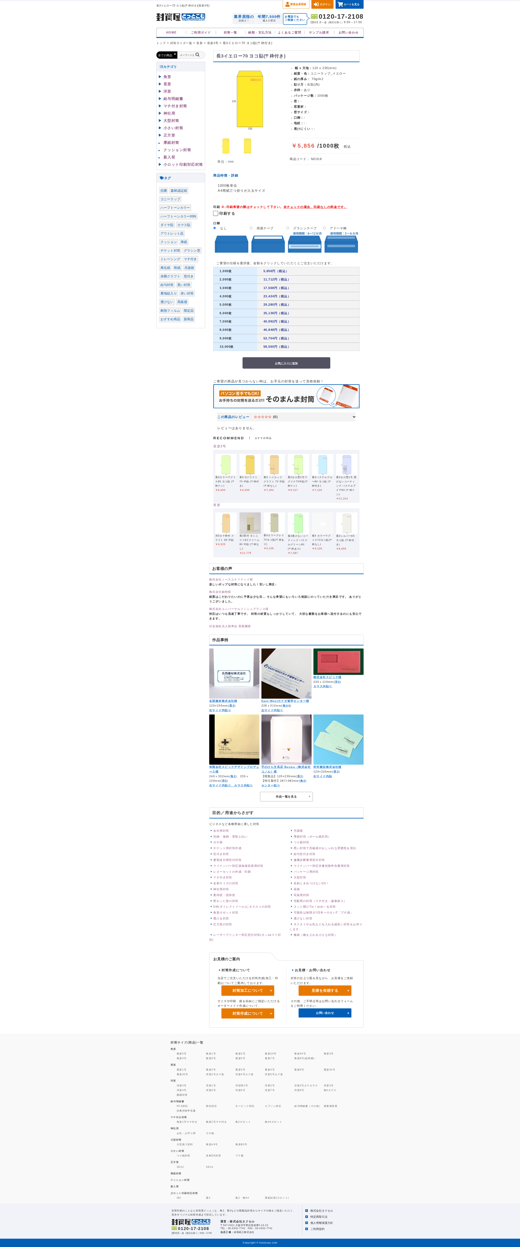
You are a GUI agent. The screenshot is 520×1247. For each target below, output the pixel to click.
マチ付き (190, 259)
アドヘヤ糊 (338, 228)
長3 (231, 705)
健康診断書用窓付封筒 (309, 860)
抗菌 (163, 190)
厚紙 (184, 242)
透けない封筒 (303, 918)
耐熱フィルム (170, 310)
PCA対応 (182, 1106)
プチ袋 (239, 1155)
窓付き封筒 (221, 854)
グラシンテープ (305, 228)
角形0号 (182, 1053)
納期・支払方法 (260, 32)
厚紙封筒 (171, 143)
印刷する (227, 213)
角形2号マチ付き (216, 1121)
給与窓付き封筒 (305, 854)
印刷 (216, 207)
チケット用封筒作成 (227, 848)
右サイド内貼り (220, 710)
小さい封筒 (173, 128)
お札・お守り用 (186, 1133)
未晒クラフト (170, 276)
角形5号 (211, 1058)
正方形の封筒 (222, 924)
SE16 (209, 1167)
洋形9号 (299, 1090)
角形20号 (270, 1053)
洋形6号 (240, 1090)
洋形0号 (182, 1085)
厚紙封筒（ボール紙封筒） (312, 836)
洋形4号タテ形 (244, 1074)
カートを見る (352, 4)
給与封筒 (167, 285)
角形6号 (240, 1058)
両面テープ (265, 228)
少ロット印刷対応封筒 (184, 1193)
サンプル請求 (319, 32)
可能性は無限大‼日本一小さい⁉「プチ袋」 (323, 912)
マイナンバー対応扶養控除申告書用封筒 (322, 865)
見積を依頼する (325, 990)
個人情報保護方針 (321, 1222)
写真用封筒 (301, 895)
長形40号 (182, 1074)
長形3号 (219, 446)
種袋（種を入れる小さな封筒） (316, 934)
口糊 (216, 223)
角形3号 (329, 1053)
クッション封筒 (177, 150)
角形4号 (182, 1058)
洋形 (167, 91)
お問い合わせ (349, 32)
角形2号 (240, 1053)
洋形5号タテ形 (274, 1074)
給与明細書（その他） (308, 1106)
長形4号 (270, 1069)
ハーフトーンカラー (175, 207)
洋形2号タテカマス (306, 1085)
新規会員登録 (298, 4)
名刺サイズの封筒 (225, 883)
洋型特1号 (241, 1085)
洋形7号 (270, 1090)
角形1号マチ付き (187, 1121)
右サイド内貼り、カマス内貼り (231, 785)
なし (223, 228)
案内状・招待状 (224, 895)
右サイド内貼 (322, 776)
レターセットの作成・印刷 (232, 871)
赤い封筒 (187, 293)
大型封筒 (300, 877)
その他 (210, 1133)
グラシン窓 (192, 250)
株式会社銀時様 (220, 591)
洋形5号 (211, 1090)
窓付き (189, 276)
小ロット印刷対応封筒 (183, 164)
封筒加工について (248, 990)
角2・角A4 (242, 1197)
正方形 (170, 135)
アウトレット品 (171, 233)
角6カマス (330, 1090)
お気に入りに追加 (286, 363)
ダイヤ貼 (167, 225)
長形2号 (211, 1069)
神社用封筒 (221, 889)
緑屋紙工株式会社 (244, 1232)
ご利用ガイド (201, 32)
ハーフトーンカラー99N (178, 216)
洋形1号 (211, 1085)
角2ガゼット (243, 1121)
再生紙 (165, 268)
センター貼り (270, 785)
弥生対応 (211, 1106)
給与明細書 (173, 99)
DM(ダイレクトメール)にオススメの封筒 (242, 906)
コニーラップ (170, 199)
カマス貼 (184, 225)
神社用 (170, 113)
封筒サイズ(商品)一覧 (187, 1042)
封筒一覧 (230, 32)
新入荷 (170, 157)
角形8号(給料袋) (304, 1058)
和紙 (177, 268)
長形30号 (329, 1069)
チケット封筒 (170, 250)
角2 (233, 776)
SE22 (180, 1167)
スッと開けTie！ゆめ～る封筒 (315, 906)
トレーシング (170, 259)
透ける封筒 (221, 918)
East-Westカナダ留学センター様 (285, 701)
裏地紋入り (168, 293)
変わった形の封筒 (225, 901)
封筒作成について (248, 1013)
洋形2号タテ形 (215, 1074)
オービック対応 (245, 1106)
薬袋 (297, 889)
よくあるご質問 (289, 32)
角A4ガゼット (273, 1121)
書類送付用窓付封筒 (227, 860)
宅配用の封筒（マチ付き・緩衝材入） (320, 901)
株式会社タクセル (321, 1210)
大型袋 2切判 (185, 1144)
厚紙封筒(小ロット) (277, 1197)
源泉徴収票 (330, 1106)
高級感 (182, 302)
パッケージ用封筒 (306, 871)
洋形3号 (329, 1085)
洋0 (337, 681)
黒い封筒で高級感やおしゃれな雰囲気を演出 (325, 848)
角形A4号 (300, 1053)
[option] (249, 98)
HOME (171, 32)
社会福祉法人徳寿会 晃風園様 (230, 626)
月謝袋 (298, 830)
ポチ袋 (218, 842)
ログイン (325, 4)
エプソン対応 (273, 1106)
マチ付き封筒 (222, 877)
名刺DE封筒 (213, 1155)
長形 (216, 505)
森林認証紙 (179, 190)
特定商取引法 (318, 1216)
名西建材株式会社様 (223, 701)
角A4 (286, 705)
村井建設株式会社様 (327, 767)
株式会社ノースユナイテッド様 (231, 579)
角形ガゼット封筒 (225, 912)
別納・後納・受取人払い (230, 836)
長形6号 (299, 1069)
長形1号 (182, 1069)
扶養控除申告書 (186, 1110)
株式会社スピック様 (327, 677)
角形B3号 (241, 1144)
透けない (167, 302)
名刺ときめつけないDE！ (311, 883)
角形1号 (211, 1053)
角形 (167, 77)
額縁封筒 (182, 1094)
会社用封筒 (221, 830)
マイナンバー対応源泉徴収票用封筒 (238, 865)
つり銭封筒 (301, 842)
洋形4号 (182, 1090)
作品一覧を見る (286, 796)
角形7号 (270, 1058)
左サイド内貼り (272, 710)
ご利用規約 (317, 1229)
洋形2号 (270, 1085)
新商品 (189, 319)
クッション (168, 242)
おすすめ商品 (170, 319)
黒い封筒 (184, 285)
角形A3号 (212, 1144)
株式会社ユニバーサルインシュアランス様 (239, 609)
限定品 (189, 310)
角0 (302, 780)
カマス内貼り (322, 686)
